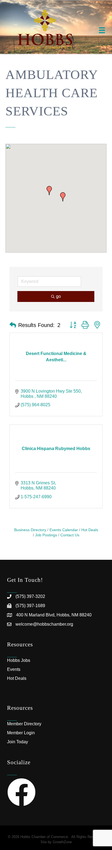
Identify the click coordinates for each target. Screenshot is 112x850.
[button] (49, 190)
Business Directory (30, 530)
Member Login (21, 732)
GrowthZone (62, 842)
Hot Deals (89, 530)
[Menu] (102, 30)
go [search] (58, 296)
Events (13, 669)
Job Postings (46, 535)
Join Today (17, 741)
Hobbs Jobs (18, 660)
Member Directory (24, 723)
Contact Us (69, 535)
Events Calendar (63, 530)
